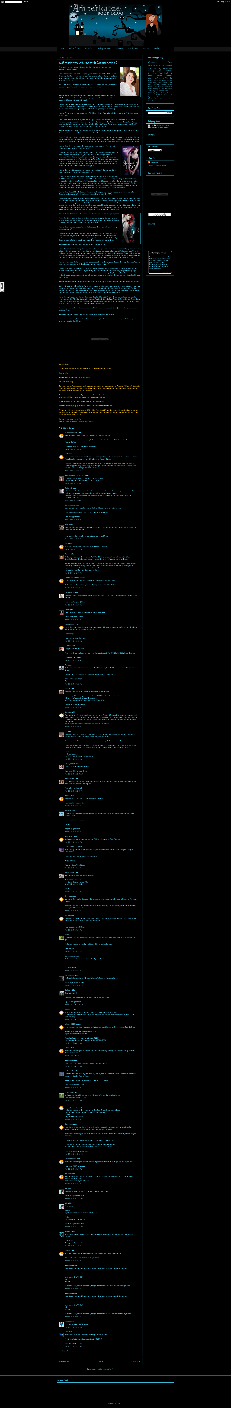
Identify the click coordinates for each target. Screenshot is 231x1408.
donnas (67, 688)
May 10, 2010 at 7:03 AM (73, 727)
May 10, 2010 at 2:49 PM (73, 842)
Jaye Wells (93, 67)
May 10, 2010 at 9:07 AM (73, 759)
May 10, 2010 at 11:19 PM (74, 985)
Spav (66, 1332)
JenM (67, 454)
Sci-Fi (162, 98)
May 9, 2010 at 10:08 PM (73, 539)
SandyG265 (69, 836)
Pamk (67, 543)
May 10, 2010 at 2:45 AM (73, 620)
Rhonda (67, 796)
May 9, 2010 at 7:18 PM (73, 471)
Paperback (156, 93)
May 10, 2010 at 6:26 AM (73, 684)
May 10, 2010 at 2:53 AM (73, 641)
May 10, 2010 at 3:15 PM (73, 868)
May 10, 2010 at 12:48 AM (74, 588)
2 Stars (169, 93)
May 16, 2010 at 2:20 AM (73, 1346)
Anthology (151, 91)
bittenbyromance (71, 432)
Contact (157, 48)
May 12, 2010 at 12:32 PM (74, 1154)
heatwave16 (69, 1071)
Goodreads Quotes (166, 272)
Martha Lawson (70, 624)
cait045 (67, 609)
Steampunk (152, 95)
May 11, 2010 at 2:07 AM (73, 1020)
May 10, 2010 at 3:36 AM (73, 660)
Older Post (136, 1361)
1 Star (157, 98)
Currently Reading (159, 85)
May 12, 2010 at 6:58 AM (73, 1119)
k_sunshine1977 (71, 1159)
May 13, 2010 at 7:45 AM (73, 1184)
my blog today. (92, 856)
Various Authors (166, 97)
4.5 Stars (159, 78)
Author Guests (74, 48)
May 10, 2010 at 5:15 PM (73, 891)
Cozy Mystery (165, 66)
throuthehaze (69, 1092)
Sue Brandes (69, 872)
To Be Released (166, 95)
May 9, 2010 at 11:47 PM (73, 573)
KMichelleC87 (70, 592)
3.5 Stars (162, 80)
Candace (68, 712)
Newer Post (64, 1361)
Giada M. (68, 810)
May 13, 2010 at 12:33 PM (74, 1227)
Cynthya (68, 896)
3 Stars (161, 89)
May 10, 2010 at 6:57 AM (73, 707)
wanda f (67, 1048)
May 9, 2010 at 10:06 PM (73, 520)
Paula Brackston (156, 268)
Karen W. (68, 646)
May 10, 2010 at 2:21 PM (73, 832)
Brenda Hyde (69, 778)
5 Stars (154, 87)
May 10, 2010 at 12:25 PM (74, 791)
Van (66, 665)
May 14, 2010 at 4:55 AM (73, 1261)
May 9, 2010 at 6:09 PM (73, 449)
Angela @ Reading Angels (74, 475)
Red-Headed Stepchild (80, 74)
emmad (67, 1250)
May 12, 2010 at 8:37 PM (73, 1169)
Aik (66, 1188)
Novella (168, 78)
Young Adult (155, 71)
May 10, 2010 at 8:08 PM (73, 930)
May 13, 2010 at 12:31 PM (74, 1199)
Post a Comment (68, 1351)
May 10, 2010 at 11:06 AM (74, 774)
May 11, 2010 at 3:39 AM (73, 1056)
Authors (146, 48)
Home (62, 48)
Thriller (158, 95)
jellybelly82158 (70, 1024)
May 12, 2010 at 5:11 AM (73, 1100)
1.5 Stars (151, 98)
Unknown (70, 419)
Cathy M (68, 915)
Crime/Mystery (162, 91)
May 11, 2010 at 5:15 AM (73, 1066)
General (159, 76)
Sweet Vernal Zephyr (72, 847)
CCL (66, 731)
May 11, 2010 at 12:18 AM (74, 1005)
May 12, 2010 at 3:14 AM (73, 1088)
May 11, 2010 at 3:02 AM (73, 1043)
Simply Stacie (70, 764)
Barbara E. (68, 488)
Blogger (119, 1403)
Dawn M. (68, 1231)
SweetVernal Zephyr (79, 865)
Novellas (160, 87)
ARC (150, 68)
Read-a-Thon (162, 83)
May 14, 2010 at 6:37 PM (73, 1289)
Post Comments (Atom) (104, 1369)
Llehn (67, 1321)
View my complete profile (157, 165)
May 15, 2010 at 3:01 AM (73, 1327)
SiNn (66, 524)
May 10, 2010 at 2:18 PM (73, 806)
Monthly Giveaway (104, 48)
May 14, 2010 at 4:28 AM (73, 1246)
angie (67, 1105)
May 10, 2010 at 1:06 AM (73, 605)
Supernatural (168, 98)
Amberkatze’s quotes (157, 252)
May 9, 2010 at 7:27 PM (73, 483)
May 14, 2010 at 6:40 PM (73, 1317)
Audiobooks (164, 73)
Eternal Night (69, 975)
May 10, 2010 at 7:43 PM (73, 911)
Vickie (67, 554)
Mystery (163, 93)
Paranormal (153, 80)
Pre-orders (168, 89)
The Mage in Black (72, 76)
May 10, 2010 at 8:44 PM (73, 951)
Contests (88, 48)
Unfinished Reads (153, 100)
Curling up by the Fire (73, 577)
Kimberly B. (69, 1009)
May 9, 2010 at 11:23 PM (73, 549)
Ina (66, 934)
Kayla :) (67, 990)
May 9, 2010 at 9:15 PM (73, 500)
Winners (119, 48)
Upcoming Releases (154, 97)
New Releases (133, 48)
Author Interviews (71, 422)
